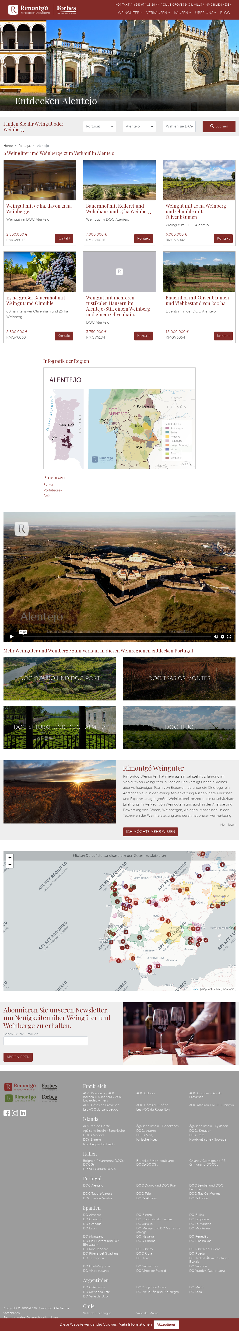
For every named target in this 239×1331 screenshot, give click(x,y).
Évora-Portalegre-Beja (52, 490)
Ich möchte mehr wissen (150, 832)
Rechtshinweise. (15, 1317)
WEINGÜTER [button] (129, 13)
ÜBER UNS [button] (204, 13)
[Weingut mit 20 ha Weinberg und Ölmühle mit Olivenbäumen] (199, 180)
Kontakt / (124, 4)
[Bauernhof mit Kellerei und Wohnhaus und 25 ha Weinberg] (119, 180)
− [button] (9, 864)
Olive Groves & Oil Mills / (184, 4)
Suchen (222, 126)
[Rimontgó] (42, 10)
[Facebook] (7, 1115)
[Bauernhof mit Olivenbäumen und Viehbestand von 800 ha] (199, 272)
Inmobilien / (215, 4)
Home (8, 146)
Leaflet (195, 989)
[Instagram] (15, 1115)
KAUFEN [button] (181, 13)
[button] (5, 65)
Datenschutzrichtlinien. (43, 1317)
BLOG (226, 13)
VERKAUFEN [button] (157, 13)
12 (123, 905)
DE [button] (227, 4)
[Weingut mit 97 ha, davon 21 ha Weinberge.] (40, 180)
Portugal (24, 146)
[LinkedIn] (23, 1115)
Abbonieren (18, 1057)
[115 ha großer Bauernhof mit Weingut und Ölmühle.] (40, 272)
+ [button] (9, 857)
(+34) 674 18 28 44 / (148, 4)
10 (212, 906)
